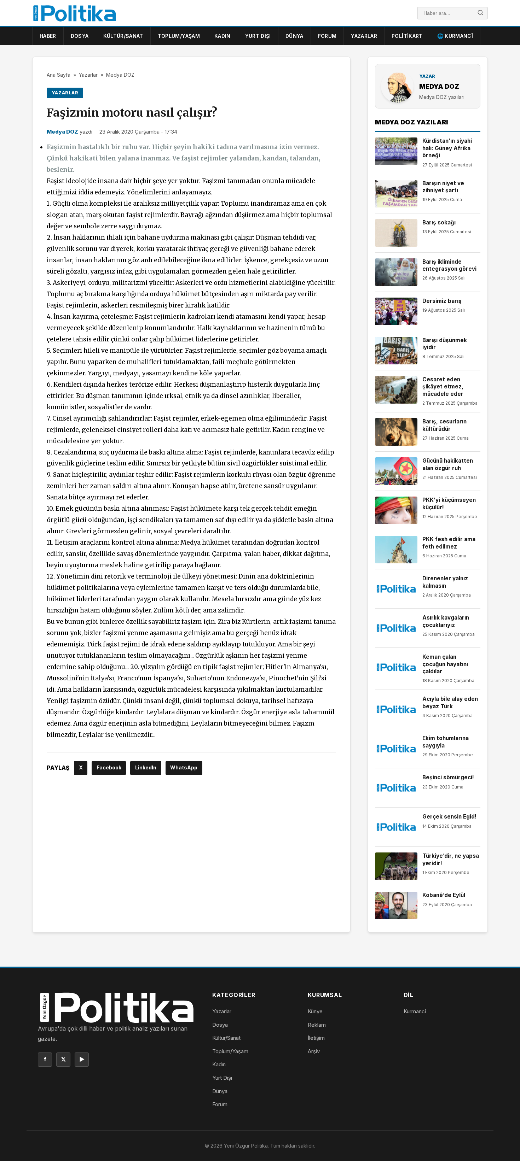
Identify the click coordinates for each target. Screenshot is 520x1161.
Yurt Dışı (258, 36)
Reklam (317, 1024)
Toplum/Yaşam (179, 36)
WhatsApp (183, 767)
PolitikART (407, 36)
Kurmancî (415, 1011)
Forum (327, 36)
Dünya (294, 36)
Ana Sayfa (58, 75)
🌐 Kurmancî (455, 36)
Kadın (222, 36)
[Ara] (480, 13)
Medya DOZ (120, 75)
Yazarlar (364, 36)
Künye (315, 1011)
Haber (48, 36)
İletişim (316, 1037)
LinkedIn (145, 767)
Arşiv (314, 1051)
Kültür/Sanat (123, 36)
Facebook (109, 767)
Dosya (80, 36)
